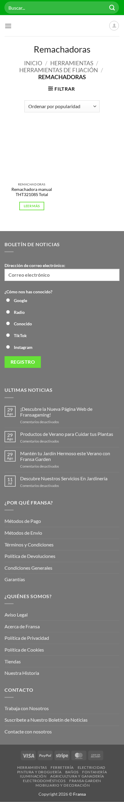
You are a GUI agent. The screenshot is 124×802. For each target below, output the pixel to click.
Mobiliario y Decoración (63, 785)
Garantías (15, 579)
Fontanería (94, 772)
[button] (8, 25)
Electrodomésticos (44, 780)
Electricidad (91, 767)
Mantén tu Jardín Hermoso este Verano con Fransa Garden (65, 456)
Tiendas (13, 661)
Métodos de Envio (23, 533)
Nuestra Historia (22, 673)
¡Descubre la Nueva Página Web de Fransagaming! (56, 411)
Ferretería (62, 767)
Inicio (33, 63)
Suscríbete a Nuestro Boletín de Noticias (46, 720)
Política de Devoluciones (30, 556)
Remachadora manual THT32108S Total (31, 192)
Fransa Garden (85, 780)
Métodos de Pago (23, 521)
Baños (72, 772)
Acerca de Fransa (22, 626)
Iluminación (33, 776)
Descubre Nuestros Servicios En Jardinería (64, 478)
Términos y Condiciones (29, 544)
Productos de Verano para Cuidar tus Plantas (66, 434)
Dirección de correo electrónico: (35, 265)
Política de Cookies (24, 649)
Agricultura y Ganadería (77, 776)
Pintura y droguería (39, 772)
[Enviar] (112, 7)
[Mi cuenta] (114, 26)
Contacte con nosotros (28, 731)
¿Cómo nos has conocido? (28, 291)
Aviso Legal (16, 614)
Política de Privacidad (27, 638)
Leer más (32, 206)
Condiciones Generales (28, 568)
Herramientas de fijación (58, 69)
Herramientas (71, 63)
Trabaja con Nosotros (27, 708)
